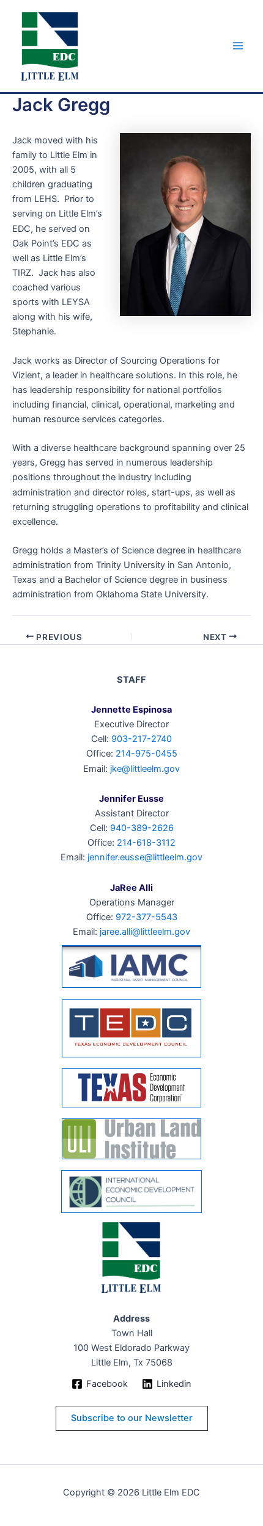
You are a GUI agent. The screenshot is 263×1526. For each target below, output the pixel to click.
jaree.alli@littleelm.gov (145, 931)
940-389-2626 (142, 827)
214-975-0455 (146, 753)
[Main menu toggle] (238, 46)
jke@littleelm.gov (145, 768)
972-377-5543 (146, 917)
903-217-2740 (141, 738)
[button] (132, 1418)
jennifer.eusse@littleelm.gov (144, 857)
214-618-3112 (146, 842)
